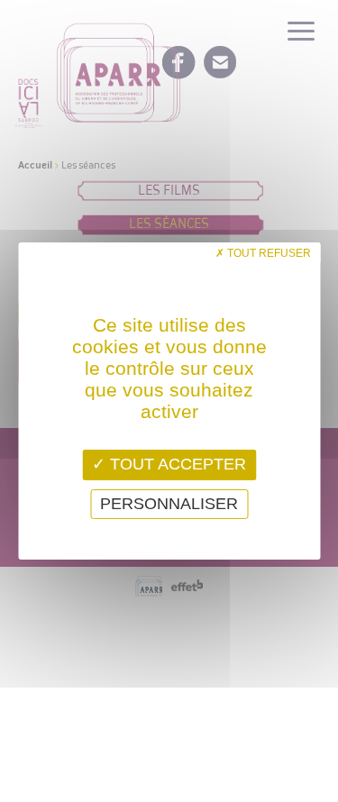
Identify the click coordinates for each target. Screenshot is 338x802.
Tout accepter (175, 464)
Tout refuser (267, 253)
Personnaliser (169, 504)
